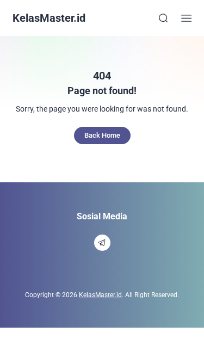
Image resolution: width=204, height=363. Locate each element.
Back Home (102, 135)
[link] (102, 243)
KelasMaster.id (49, 17)
